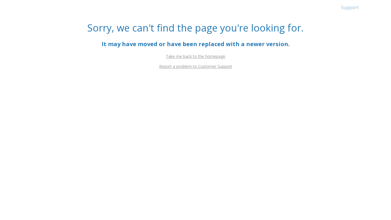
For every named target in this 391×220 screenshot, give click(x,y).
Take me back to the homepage (195, 56)
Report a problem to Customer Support (195, 66)
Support (350, 7)
